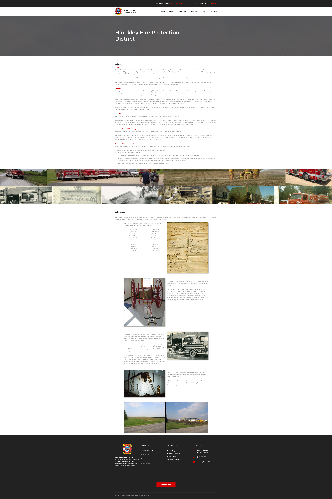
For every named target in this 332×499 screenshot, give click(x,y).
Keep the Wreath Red (147, 450)
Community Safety (173, 459)
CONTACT (214, 11)
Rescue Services (172, 456)
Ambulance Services (173, 454)
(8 (172, 3)
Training (143, 459)
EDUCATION (194, 11)
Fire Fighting (171, 451)
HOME (163, 11)
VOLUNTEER (182, 11)
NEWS (204, 11)
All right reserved (144, 496)
